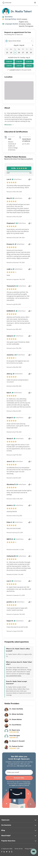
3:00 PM (19, 66)
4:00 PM (28, 66)
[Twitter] (6, 851)
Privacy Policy (26, 781)
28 (27, 52)
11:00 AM (19, 61)
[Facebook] (1, 851)
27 (23, 52)
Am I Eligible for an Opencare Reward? (19, 785)
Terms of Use (18, 849)
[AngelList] (9, 851)
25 (15, 52)
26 (19, 52)
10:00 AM (9, 61)
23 (7, 52)
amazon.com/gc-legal (24, 783)
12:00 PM (29, 61)
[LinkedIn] (4, 851)
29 (31, 52)
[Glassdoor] (11, 851)
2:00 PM (9, 66)
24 (11, 52)
